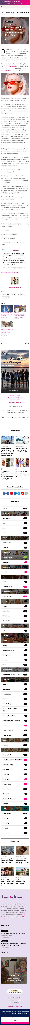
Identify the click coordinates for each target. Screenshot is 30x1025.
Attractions (9, 21)
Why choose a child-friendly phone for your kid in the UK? (22, 450)
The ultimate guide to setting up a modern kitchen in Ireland (7, 860)
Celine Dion (11, 66)
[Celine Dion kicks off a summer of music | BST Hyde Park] (7, 308)
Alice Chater (15, 267)
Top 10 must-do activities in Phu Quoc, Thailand (20, 881)
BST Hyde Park (5, 70)
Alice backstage (15, 98)
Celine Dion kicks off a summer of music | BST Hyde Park (7, 314)
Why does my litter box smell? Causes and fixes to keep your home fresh (13, 944)
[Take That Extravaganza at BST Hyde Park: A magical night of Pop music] (20, 308)
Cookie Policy (10, 1006)
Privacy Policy (19, 1006)
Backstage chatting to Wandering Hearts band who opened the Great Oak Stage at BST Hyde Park (7, 331)
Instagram (16, 250)
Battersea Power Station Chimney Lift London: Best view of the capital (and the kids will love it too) (7, 452)
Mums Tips (4, 941)
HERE (24, 914)
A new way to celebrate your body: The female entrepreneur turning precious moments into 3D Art (7, 476)
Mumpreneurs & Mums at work (15, 960)
